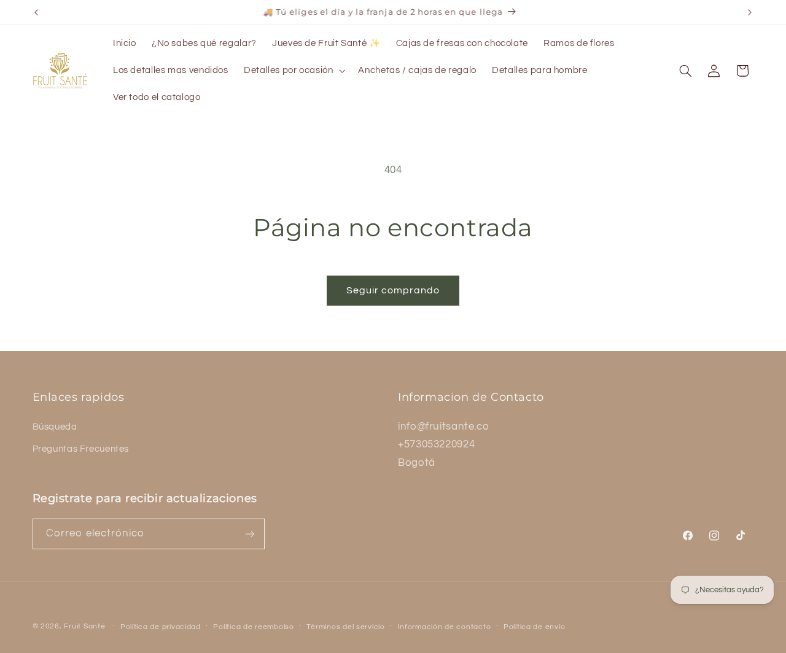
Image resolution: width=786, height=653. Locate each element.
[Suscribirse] (249, 534)
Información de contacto (444, 627)
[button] (293, 70)
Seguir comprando (393, 290)
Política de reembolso (253, 627)
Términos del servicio (345, 627)
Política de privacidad (160, 627)
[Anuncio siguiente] (749, 12)
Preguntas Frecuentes (81, 449)
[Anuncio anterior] (36, 12)
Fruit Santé (84, 626)
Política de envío (535, 627)
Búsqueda (55, 426)
